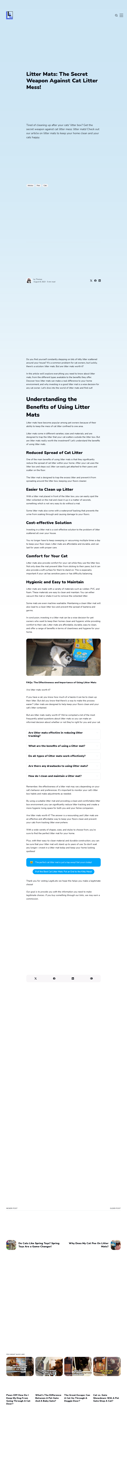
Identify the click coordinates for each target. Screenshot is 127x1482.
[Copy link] (91, 978)
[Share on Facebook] (94, 280)
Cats (45, 186)
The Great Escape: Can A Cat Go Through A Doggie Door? (77, 1398)
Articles (30, 186)
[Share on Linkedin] (98, 280)
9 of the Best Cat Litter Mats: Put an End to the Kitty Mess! (63, 871)
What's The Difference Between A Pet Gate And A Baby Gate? (48, 1398)
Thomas (39, 279)
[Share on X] (90, 280)
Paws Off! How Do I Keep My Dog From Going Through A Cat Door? (18, 1399)
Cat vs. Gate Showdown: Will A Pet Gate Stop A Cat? (106, 1398)
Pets (38, 186)
